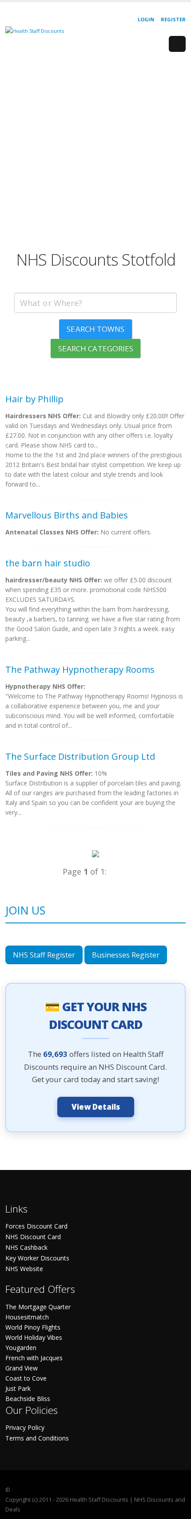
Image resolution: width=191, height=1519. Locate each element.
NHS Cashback (26, 1247)
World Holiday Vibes (33, 1337)
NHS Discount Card (33, 1236)
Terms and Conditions (37, 1438)
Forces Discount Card (36, 1226)
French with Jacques (34, 1358)
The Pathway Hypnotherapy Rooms (80, 669)
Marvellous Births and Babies (66, 515)
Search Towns (95, 329)
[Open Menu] (177, 44)
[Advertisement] (95, 154)
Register (173, 19)
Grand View (21, 1368)
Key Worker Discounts (37, 1258)
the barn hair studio (47, 563)
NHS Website (24, 1268)
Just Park (18, 1388)
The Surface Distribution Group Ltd (80, 756)
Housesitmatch (27, 1317)
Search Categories (96, 348)
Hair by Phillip (34, 399)
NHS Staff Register (44, 955)
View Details (96, 1107)
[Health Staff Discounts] (34, 30)
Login (146, 19)
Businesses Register (125, 955)
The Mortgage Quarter (38, 1307)
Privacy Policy (24, 1427)
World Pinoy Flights (32, 1327)
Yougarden (20, 1347)
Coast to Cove (26, 1378)
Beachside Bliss (27, 1398)
